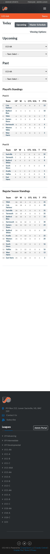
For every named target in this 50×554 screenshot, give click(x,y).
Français (32, 2)
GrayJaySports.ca (27, 548)
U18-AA (7, 508)
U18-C (7, 517)
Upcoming (21, 24)
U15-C (7, 503)
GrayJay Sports (11, 2)
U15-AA (7, 490)
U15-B (7, 499)
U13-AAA (8, 467)
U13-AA (5, 16)
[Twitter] (24, 543)
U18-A (7, 512)
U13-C (7, 485)
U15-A (7, 494)
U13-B (7, 481)
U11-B (7, 458)
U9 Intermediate (11, 440)
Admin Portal (41, 427)
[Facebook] (19, 543)
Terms (27, 550)
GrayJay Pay (18, 550)
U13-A (7, 476)
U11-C (7, 463)
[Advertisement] (25, 293)
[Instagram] (29, 543)
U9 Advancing (10, 436)
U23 (6, 522)
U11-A (7, 454)
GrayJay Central (41, 548)
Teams (45, 16)
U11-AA (7, 449)
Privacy (33, 550)
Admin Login (42, 2)
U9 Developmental (12, 445)
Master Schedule (38, 24)
